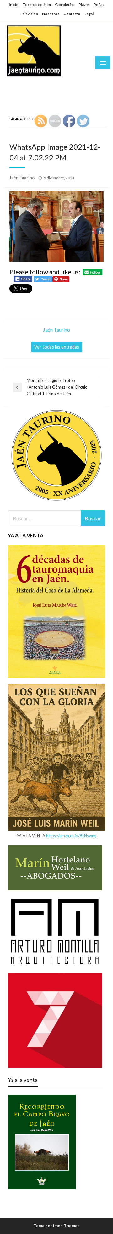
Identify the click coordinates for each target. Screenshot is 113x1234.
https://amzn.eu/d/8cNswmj (71, 835)
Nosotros (50, 13)
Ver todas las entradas (56, 346)
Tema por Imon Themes (57, 1225)
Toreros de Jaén (37, 4)
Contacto (71, 13)
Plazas (83, 4)
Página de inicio (23, 119)
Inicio (14, 4)
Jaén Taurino (25, 83)
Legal (89, 13)
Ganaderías (64, 4)
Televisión (29, 13)
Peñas (99, 4)
